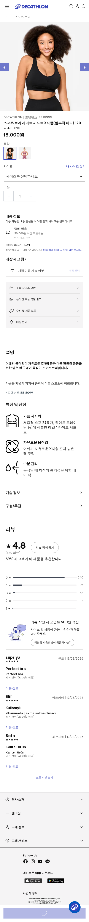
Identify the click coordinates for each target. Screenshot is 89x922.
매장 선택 (74, 270)
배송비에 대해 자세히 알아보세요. (62, 249)
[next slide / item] (84, 67)
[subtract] (8, 196)
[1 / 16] (44, 66)
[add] (31, 196)
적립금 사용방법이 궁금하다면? (52, 642)
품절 (50, 913)
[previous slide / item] (4, 67)
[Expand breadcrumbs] (6, 17)
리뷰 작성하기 (44, 547)
